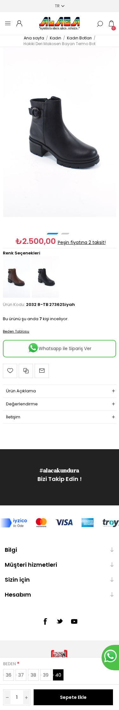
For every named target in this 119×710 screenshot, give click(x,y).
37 (21, 675)
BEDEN (10, 664)
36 (8, 675)
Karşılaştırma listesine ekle (26, 371)
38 (33, 675)
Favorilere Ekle (10, 371)
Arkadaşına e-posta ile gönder (42, 371)
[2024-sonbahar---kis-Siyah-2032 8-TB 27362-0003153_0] (59, 132)
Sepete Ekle (73, 697)
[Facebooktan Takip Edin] (45, 621)
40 (58, 675)
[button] (52, 233)
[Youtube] (74, 621)
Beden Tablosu (16, 331)
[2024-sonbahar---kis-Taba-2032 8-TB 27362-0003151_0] (16, 296)
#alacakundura (59, 470)
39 (46, 675)
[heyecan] (59, 621)
